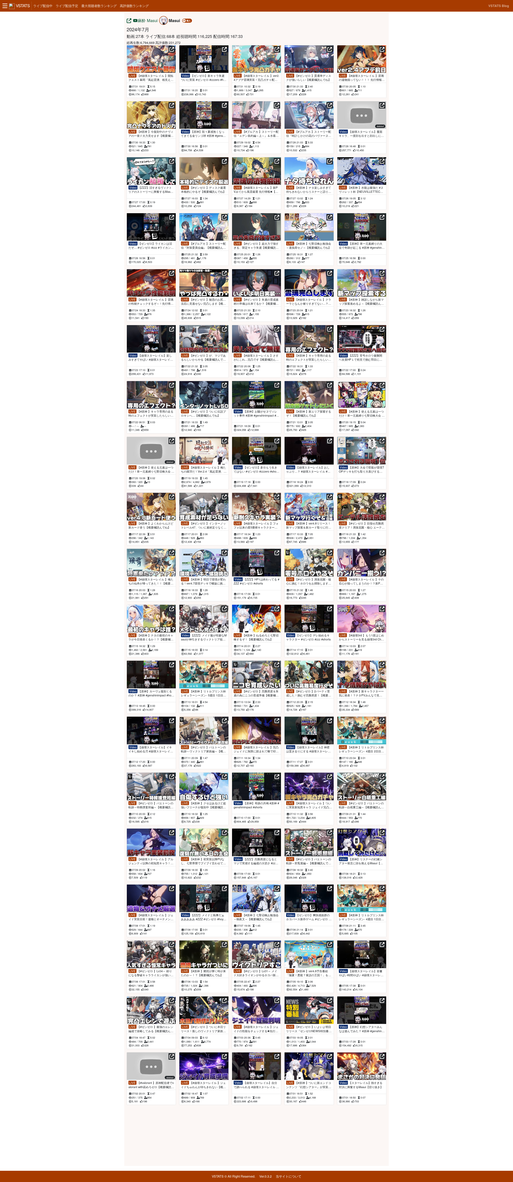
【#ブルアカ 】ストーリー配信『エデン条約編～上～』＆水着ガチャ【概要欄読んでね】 (256, 134)
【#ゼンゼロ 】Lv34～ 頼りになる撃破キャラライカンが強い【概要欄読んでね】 (150, 973)
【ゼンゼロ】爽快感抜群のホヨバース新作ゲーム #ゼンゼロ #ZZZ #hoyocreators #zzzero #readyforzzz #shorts (309, 917)
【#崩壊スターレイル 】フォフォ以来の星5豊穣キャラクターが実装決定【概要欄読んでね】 (256, 525)
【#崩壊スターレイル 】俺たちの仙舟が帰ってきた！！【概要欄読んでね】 (150, 581)
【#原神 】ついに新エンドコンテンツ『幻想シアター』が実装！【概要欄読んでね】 (308, 1085)
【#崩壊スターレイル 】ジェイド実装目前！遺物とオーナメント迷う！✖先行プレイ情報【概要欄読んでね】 (150, 917)
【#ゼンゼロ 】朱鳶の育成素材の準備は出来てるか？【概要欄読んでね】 (256, 301)
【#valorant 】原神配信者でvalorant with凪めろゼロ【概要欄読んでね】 (151, 1085)
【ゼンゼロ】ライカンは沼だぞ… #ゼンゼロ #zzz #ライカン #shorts (150, 245)
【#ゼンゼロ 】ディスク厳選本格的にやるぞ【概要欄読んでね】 (203, 190)
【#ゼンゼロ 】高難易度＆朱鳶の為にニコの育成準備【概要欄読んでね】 (256, 693)
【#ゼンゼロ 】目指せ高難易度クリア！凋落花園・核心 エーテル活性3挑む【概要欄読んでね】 (362, 525)
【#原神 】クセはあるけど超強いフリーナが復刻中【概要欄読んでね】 (203, 805)
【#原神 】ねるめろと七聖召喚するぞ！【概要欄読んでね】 (256, 637)
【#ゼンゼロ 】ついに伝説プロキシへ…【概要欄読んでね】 (203, 413)
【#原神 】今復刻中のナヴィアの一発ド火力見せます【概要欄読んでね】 (150, 134)
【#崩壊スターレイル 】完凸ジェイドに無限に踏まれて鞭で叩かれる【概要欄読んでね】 (256, 749)
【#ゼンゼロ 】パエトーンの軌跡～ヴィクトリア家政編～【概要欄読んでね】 (203, 749)
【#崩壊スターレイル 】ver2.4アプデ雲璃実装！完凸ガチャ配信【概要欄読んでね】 (256, 78)
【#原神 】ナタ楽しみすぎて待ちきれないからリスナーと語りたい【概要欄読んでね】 (308, 190)
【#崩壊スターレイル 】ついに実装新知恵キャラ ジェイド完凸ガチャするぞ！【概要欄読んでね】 (309, 805)
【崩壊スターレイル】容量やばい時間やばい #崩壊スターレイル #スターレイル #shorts (361, 973)
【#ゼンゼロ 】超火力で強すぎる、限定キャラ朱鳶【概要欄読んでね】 (256, 245)
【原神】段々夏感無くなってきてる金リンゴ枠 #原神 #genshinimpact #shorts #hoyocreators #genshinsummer (204, 134)
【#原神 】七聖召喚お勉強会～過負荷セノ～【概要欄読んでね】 (308, 245)
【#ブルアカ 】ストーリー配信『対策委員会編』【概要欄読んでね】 (203, 245)
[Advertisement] (256, 1135)
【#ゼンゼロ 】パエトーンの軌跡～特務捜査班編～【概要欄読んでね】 (150, 805)
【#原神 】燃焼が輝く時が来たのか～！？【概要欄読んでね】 (203, 973)
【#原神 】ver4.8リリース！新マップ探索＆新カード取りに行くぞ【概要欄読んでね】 (308, 525)
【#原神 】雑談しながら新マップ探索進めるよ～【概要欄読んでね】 (361, 301)
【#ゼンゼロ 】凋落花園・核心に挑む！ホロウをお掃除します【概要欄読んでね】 (308, 581)
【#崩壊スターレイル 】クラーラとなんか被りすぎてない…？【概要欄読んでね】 (308, 301)
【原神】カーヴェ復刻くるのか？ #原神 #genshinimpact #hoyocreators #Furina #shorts (150, 693)
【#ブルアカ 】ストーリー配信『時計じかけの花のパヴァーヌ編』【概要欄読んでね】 (308, 134)
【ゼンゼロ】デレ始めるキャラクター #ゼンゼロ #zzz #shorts (308, 637)
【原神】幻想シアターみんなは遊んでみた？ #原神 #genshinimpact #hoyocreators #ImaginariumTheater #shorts (361, 1029)
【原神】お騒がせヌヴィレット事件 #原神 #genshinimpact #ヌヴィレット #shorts (256, 413)
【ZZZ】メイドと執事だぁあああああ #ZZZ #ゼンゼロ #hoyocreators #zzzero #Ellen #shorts (203, 917)
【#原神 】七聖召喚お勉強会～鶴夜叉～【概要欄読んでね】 (256, 917)
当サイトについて (288, 1176)
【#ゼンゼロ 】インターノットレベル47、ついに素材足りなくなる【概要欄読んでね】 (203, 525)
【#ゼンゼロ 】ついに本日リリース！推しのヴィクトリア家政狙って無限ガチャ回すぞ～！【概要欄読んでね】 (203, 1029)
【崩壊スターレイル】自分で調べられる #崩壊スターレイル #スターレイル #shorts (256, 1085)
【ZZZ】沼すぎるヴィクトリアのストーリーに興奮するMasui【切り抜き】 (150, 190)
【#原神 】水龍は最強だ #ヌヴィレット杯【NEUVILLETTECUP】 (361, 190)
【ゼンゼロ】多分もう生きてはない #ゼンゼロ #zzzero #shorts (256, 469)
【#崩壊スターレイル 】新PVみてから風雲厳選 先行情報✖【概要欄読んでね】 (256, 190)
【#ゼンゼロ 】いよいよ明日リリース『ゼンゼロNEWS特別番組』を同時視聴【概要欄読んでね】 (308, 1029)
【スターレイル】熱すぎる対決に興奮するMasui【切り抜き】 (361, 1085)
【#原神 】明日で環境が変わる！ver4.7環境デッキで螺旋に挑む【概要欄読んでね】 (203, 581)
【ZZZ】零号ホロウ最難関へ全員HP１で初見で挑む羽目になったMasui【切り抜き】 (360, 357)
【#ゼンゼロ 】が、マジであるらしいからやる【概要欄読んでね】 (203, 357)
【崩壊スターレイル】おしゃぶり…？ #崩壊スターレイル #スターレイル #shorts (308, 469)
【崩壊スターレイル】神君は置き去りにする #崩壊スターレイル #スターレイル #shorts (308, 749)
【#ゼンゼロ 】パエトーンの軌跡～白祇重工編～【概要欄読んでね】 (361, 805)
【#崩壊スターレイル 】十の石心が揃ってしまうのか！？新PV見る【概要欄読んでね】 (361, 581)
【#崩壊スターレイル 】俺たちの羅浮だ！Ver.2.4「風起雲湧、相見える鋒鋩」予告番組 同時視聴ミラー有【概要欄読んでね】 (204, 469)
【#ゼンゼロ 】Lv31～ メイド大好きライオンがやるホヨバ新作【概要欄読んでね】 (256, 973)
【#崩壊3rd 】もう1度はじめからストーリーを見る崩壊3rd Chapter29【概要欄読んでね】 (361, 637)
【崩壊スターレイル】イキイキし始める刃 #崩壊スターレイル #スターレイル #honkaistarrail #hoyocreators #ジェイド (150, 749)
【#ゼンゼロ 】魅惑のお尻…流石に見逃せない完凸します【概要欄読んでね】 (203, 301)
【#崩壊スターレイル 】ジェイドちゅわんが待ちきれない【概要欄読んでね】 (203, 1085)
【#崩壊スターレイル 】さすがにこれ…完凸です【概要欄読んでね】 (256, 357)
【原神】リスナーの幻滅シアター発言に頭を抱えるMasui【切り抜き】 (361, 861)
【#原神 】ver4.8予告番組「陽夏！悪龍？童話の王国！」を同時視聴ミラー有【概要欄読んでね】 (308, 973)
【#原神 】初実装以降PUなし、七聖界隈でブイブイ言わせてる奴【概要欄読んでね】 (203, 861)
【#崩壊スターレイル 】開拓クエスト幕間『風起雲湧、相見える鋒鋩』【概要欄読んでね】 (150, 78)
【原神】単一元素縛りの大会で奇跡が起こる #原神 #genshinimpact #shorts (360, 245)
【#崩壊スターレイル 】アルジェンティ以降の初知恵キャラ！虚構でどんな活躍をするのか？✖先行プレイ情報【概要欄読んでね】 (150, 861)
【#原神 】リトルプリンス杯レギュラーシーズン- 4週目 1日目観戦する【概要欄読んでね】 (361, 917)
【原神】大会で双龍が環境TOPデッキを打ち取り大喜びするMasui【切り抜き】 (361, 469)
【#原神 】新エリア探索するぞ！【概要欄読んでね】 (308, 413)
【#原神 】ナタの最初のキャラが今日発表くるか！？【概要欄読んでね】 (150, 637)
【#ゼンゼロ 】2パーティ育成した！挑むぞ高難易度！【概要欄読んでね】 (308, 693)
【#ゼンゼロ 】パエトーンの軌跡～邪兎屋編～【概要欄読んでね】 (308, 861)
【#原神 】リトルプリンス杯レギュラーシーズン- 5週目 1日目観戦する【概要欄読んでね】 (203, 693)
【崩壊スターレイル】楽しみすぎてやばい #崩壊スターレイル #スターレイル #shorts (150, 357)
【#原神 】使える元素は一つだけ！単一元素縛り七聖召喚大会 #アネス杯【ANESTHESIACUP (361, 413)
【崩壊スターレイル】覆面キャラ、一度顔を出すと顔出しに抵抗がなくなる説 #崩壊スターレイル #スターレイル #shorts (361, 134)
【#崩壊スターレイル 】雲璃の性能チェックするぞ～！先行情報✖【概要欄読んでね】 (150, 301)
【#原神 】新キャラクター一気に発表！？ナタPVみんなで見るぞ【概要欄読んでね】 (361, 693)
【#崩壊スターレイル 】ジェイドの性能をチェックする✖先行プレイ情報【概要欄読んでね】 (256, 1029)
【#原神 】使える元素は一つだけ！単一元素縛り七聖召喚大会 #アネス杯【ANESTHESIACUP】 (150, 469)
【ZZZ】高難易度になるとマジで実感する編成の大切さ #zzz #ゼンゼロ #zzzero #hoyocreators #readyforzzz (256, 861)
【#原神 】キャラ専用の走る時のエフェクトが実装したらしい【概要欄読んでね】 (308, 357)
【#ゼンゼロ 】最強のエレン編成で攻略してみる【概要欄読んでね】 (150, 1029)
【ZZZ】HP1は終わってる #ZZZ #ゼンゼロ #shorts (256, 581)
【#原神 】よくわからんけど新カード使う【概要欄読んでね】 (150, 525)
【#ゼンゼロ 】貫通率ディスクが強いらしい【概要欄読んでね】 (308, 78)
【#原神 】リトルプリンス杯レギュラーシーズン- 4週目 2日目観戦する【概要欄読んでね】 (361, 749)
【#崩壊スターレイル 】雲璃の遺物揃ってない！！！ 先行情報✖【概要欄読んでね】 (361, 78)
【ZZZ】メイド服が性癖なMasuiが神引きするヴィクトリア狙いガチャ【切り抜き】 (204, 637)
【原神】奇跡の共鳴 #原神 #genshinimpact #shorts (256, 805)
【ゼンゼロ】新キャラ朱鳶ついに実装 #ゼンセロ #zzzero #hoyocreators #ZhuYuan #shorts (203, 78)
